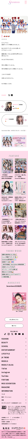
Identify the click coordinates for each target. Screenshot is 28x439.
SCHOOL (5, 346)
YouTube (5, 376)
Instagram (6, 372)
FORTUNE (5, 380)
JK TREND (5, 357)
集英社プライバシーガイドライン (9, 419)
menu (26, 3)
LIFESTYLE (6, 354)
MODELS (5, 361)
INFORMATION (7, 391)
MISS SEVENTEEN (9, 383)
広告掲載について (5, 417)
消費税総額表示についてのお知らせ (9, 423)
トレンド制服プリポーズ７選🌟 (9, 257)
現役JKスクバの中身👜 (7, 272)
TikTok (4, 368)
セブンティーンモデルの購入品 (9, 269)
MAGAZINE (6, 387)
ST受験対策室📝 (6, 277)
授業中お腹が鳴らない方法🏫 (9, 254)
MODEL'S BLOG (7, 365)
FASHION (5, 339)
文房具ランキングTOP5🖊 (8, 267)
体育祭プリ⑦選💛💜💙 (8, 262)
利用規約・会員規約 (6, 421)
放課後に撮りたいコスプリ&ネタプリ (11, 274)
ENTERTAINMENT (8, 350)
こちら (10, 437)
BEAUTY (5, 342)
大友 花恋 (23, 130)
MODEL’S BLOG (15, 130)
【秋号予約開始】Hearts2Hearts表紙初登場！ (13, 264)
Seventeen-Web (6, 130)
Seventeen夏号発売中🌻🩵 (9, 259)
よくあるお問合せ (16, 417)
